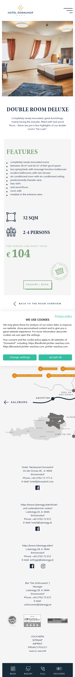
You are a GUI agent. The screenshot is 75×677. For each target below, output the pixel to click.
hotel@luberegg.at (41, 523)
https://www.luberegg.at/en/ (37, 546)
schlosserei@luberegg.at (37, 605)
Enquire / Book (37, 285)
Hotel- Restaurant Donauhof (37, 467)
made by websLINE (37, 651)
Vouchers (37, 637)
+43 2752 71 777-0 (41, 478)
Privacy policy (37, 647)
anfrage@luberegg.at (41, 560)
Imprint (37, 644)
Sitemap (37, 640)
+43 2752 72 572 (41, 519)
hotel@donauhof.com (42, 482)
